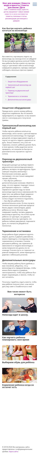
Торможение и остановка (18, 96)
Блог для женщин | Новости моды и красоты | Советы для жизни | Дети (16, 5)
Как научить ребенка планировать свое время (15, 338)
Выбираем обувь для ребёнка (18, 362)
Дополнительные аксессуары (19, 99)
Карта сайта (13, 451)
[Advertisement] (19, 415)
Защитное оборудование (18, 81)
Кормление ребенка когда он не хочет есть (18, 386)
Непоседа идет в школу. (15, 314)
